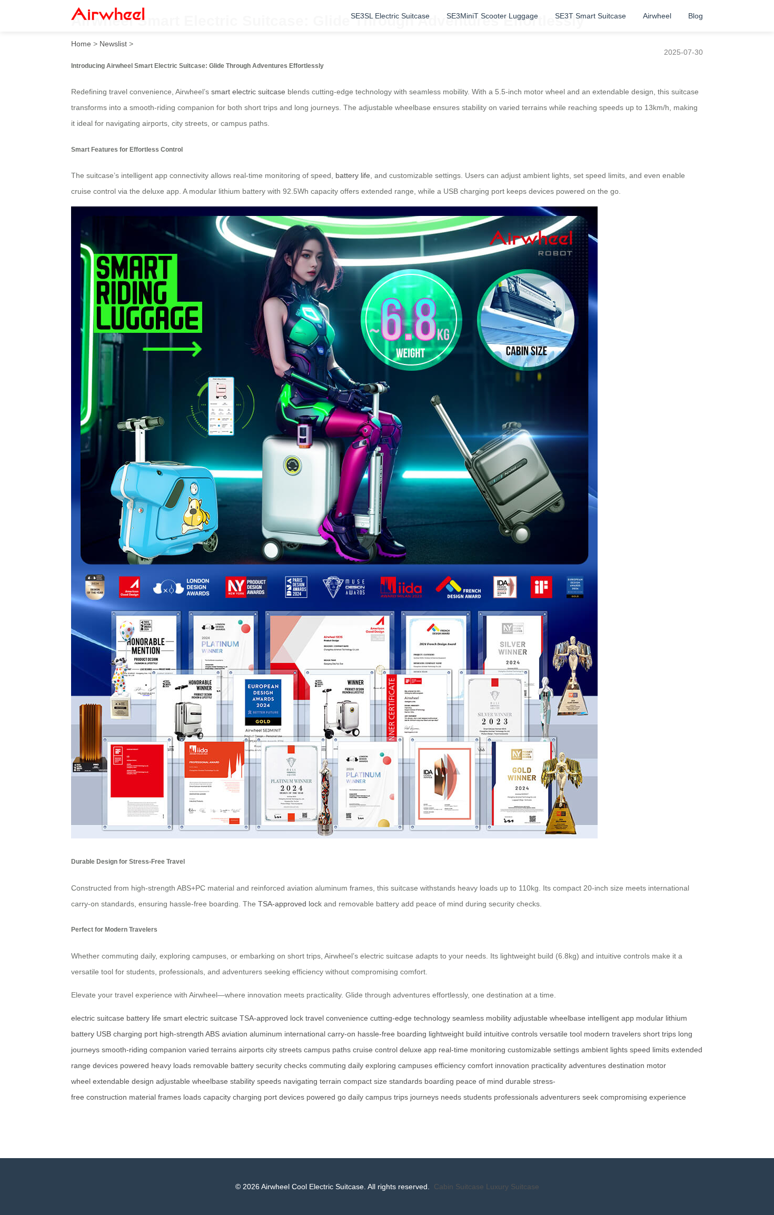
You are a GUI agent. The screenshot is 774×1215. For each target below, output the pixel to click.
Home (81, 43)
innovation (512, 1065)
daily (355, 1097)
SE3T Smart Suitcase (590, 16)
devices (291, 1097)
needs (451, 1097)
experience (667, 1097)
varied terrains (212, 1049)
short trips (659, 1034)
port (270, 1097)
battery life (352, 175)
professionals (516, 1097)
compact (357, 1081)
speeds (269, 1081)
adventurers (560, 1097)
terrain (330, 1081)
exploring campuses (398, 1065)
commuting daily (336, 1065)
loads (192, 1097)
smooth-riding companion (144, 1049)
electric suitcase (97, 1018)
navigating (300, 1081)
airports (251, 1049)
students (477, 1097)
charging (247, 1097)
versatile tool (561, 1034)
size (380, 1081)
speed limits (649, 1049)
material (142, 1097)
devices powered (121, 1065)
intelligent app (611, 1018)
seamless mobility (481, 1018)
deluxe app (418, 1049)
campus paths (327, 1049)
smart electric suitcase (248, 91)
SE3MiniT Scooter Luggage (492, 16)
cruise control (375, 1049)
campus (378, 1097)
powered (320, 1097)
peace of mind (479, 1081)
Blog (695, 16)
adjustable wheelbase (549, 1018)
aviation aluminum (252, 1034)
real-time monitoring (472, 1049)
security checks (281, 1065)
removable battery (223, 1065)
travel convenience (336, 1018)
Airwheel (657, 16)
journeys (424, 1097)
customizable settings (543, 1049)
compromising (623, 1097)
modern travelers (612, 1034)
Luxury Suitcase (512, 1186)
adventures (587, 1065)
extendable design (123, 1081)
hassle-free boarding (392, 1034)
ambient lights (604, 1049)
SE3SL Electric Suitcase (390, 16)
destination (626, 1065)
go (342, 1097)
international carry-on (319, 1034)
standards (405, 1081)
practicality (549, 1065)
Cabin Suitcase (459, 1186)
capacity (217, 1097)
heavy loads (171, 1065)
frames (169, 1097)
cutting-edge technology (410, 1018)
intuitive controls (511, 1034)
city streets (284, 1049)
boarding (439, 1081)
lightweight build (455, 1034)
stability (242, 1081)
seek (590, 1097)
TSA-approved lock (290, 904)
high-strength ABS (190, 1034)
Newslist (113, 43)
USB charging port (126, 1034)
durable (518, 1081)
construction (106, 1097)
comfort (480, 1065)
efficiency (449, 1065)
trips (401, 1097)
